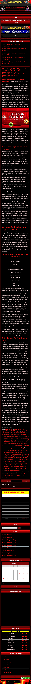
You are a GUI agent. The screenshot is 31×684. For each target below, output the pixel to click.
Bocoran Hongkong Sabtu (9, 545)
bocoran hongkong (19, 447)
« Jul (3, 583)
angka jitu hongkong (18, 432)
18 (7, 576)
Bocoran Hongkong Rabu (9, 542)
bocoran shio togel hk (7, 448)
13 (15, 573)
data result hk (23, 457)
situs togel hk (21, 473)
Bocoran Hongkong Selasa (9, 547)
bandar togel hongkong (8, 445)
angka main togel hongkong (11, 440)
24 (3, 578)
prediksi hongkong (13, 464)
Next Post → (26, 481)
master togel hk (15, 461)
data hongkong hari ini (12, 456)
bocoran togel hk (12, 450)
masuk (10, 487)
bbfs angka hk (18, 445)
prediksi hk (5, 464)
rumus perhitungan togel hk (13, 470)
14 (19, 573)
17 (3, 576)
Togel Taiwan (5, 667)
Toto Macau (5, 664)
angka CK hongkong (14, 431)
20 (15, 576)
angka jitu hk (24, 431)
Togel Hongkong (6, 662)
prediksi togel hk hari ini (8, 468)
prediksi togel (23, 466)
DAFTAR (24, 633)
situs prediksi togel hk (23, 472)
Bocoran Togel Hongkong (13, 75)
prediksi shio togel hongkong (11, 466)
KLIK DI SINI (25, 498)
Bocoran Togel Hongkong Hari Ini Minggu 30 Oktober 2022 (14, 69)
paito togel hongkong (21, 463)
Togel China (5, 669)
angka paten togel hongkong (11, 441)
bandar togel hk (23, 443)
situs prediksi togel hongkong (9, 473)
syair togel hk (14, 475)
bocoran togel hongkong (10, 452)
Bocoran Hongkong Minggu (10, 73)
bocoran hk (11, 447)
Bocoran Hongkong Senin (9, 550)
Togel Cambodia (6, 672)
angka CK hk (5, 431)
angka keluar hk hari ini (19, 434)
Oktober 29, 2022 (12, 72)
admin (4, 72)
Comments (6, 76)
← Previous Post (6, 481)
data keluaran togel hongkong (12, 457)
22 (23, 576)
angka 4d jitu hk (9, 429)
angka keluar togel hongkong (11, 438)
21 (19, 576)
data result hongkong (7, 459)
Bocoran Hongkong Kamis (9, 537)
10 (3, 573)
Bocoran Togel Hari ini (8, 553)
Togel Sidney (5, 659)
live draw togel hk (18, 459)
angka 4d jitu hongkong (20, 429)
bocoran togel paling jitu (18, 454)
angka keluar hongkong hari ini (10, 436)
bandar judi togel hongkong (11, 443)
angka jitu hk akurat (7, 432)
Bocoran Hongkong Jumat (9, 534)
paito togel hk (11, 463)
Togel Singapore (6, 656)
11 (7, 573)
